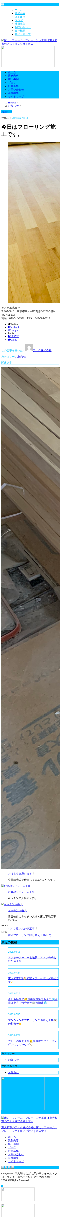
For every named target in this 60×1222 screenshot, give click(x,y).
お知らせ (20, 356)
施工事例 (20, 16)
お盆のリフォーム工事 (21, 892)
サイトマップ (23, 34)
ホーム (19, 9)
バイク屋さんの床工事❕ (23, 928)
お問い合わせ (23, 27)
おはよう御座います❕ (21, 873)
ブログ (19, 20)
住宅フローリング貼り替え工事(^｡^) (29, 935)
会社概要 (20, 30)
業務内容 (20, 13)
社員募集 (20, 23)
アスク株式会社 (42, 350)
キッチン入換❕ (17, 910)
